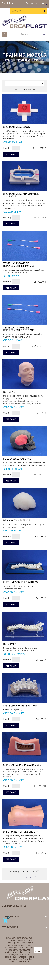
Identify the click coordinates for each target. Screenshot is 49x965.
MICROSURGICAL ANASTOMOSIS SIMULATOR (21, 195)
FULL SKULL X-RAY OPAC (17, 458)
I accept (38, 950)
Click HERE (23, 962)
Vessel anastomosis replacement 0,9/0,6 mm (18, 329)
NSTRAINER (9, 392)
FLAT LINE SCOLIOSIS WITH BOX (21, 582)
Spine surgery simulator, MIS (22, 764)
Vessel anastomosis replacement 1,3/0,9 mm (18, 264)
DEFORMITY (10, 643)
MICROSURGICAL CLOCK (16, 127)
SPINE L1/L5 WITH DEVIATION (20, 705)
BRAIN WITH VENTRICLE (16, 520)
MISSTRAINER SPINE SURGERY (20, 831)
